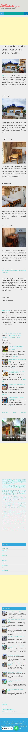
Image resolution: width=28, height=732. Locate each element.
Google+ (6, 337)
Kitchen (3, 553)
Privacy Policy (5, 707)
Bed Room (4, 558)
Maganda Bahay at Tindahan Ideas (15, 672)
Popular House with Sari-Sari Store (14, 628)
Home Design (6, 333)
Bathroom (4, 560)
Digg (19, 337)
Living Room (4, 555)
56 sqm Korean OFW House (13, 437)
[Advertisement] (14, 31)
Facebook (12, 335)
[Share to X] (6, 340)
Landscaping (5, 570)
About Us (4, 702)
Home (14, 412)
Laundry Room (5, 565)
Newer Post (5, 412)
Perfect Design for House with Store (15, 611)
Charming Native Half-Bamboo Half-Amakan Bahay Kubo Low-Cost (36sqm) (16, 348)
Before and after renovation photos (9, 711)
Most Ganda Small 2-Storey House (15, 655)
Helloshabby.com (6, 76)
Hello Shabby (19, 723)
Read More (15, 356)
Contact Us (4, 704)
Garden (3, 563)
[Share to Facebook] (7, 340)
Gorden (3, 567)
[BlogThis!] (4, 340)
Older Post (23, 412)
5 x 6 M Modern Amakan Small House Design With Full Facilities (14, 49)
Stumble (12, 337)
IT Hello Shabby (9, 725)
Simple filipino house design (8, 709)
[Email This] (3, 340)
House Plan (4, 550)
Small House (18, 333)
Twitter (19, 335)
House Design (12, 333)
